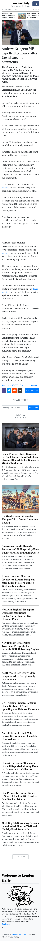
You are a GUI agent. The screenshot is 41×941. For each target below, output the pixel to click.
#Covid (34, 385)
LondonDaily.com (19, 934)
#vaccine (26, 385)
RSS (6, 928)
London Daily (21, 3)
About (4, 937)
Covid (35, 289)
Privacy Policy (13, 937)
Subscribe (33, 407)
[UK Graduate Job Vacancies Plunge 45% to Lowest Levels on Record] (20, 499)
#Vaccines (6, 385)
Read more (6, 924)
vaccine (5, 188)
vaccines (6, 253)
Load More (20, 857)
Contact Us (32, 934)
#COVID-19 (16, 385)
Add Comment (32, 390)
